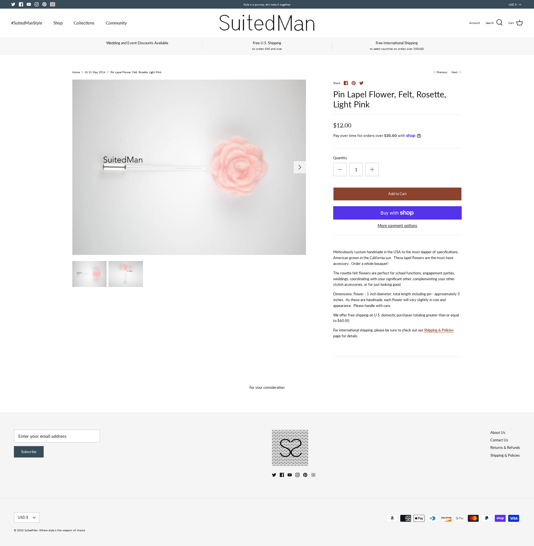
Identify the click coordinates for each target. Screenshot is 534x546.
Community (116, 22)
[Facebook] (21, 4)
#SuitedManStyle (26, 22)
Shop (58, 22)
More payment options (397, 225)
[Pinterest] (44, 4)
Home (76, 72)
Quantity (340, 158)
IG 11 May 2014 (95, 72)
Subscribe (28, 451)
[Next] (300, 167)
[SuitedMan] (267, 22)
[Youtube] (29, 4)
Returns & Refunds (505, 447)
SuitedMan (31, 530)
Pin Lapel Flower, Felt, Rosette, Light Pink (135, 72)
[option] (189, 167)
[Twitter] (13, 4)
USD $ (513, 4)
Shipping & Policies (439, 330)
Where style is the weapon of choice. (62, 530)
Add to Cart (397, 193)
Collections (84, 22)
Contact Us (499, 440)
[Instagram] (36, 4)
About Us (497, 432)
